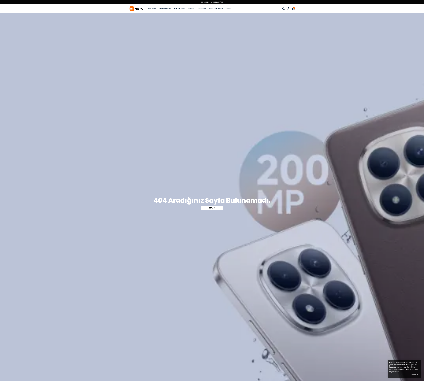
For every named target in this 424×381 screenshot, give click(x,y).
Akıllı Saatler (202, 8)
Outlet (228, 8)
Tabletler (191, 8)
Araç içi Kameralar (165, 8)
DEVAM (212, 208)
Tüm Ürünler (151, 8)
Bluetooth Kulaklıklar (216, 8)
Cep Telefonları (179, 8)
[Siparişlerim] (288, 8)
